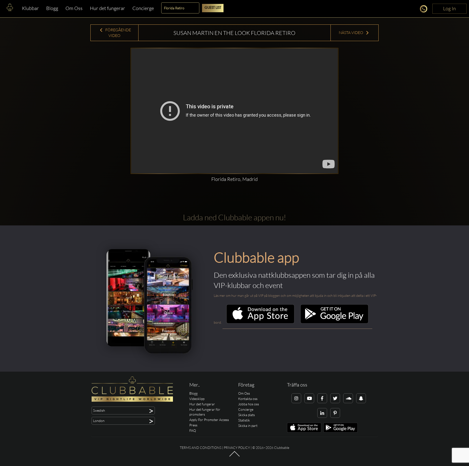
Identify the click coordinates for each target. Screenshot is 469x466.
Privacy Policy (237, 447)
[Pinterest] (335, 413)
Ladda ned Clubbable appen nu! (234, 217)
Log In (449, 8)
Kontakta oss (247, 399)
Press (193, 425)
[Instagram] (296, 398)
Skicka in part (247, 425)
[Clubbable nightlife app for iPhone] (260, 322)
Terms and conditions (200, 447)
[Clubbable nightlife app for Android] (334, 322)
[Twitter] (335, 398)
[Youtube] (309, 398)
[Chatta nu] (425, 10)
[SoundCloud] (348, 398)
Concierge (143, 8)
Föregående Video (118, 32)
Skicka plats (246, 415)
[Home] (9, 8)
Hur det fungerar (107, 8)
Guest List (212, 8)
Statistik (244, 420)
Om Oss (74, 8)
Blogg (52, 8)
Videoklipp (196, 399)
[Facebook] (322, 398)
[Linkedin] (322, 413)
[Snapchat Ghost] (361, 398)
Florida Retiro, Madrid (234, 179)
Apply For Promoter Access (209, 420)
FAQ (192, 430)
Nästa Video (351, 32)
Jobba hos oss (248, 404)
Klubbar (30, 8)
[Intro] (234, 456)
